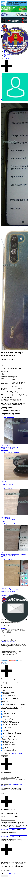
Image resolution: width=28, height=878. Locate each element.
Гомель (8, 641)
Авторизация (11, 873)
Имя (16, 816)
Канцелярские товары (8, 728)
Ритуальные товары (7, 727)
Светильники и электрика (9, 735)
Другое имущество (7, 696)
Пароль (17, 777)
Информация (7, 57)
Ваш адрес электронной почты (9, 813)
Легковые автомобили (8, 692)
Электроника (5, 716)
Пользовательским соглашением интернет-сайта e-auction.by (13, 828)
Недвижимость (6, 690)
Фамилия (17, 814)
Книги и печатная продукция (10, 744)
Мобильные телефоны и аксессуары (12, 711)
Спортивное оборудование (9, 739)
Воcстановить (4, 876)
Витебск (4, 641)
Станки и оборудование (8, 695)
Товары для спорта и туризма (10, 725)
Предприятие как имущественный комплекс (14, 704)
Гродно (11, 641)
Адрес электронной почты (8, 776)
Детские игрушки (7, 738)
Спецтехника (6, 693)
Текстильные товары (8, 742)
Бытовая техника (7, 715)
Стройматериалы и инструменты (11, 732)
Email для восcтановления (7, 869)
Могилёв (14, 641)
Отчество (17, 818)
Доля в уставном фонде (8, 702)
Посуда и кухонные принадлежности (12, 733)
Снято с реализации (6, 369)
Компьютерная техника (8, 713)
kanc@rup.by (3, 628)
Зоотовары (5, 745)
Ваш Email (3, 682)
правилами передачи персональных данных (11, 754)
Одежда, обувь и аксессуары (10, 724)
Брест (2, 641)
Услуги (5, 55)
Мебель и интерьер (7, 719)
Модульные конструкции (9, 750)
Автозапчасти (6, 741)
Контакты (6, 58)
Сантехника (5, 730)
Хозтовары (5, 747)
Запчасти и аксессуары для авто (10, 722)
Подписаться (4, 756)
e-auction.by (16, 635)
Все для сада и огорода (8, 736)
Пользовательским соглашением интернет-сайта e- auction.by (14, 835)
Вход (2, 793)
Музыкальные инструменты (9, 749)
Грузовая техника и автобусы (10, 698)
